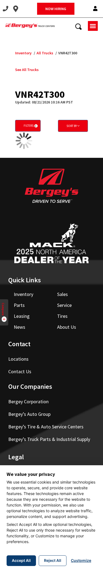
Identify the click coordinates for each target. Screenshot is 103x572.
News (19, 327)
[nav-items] (5, 8)
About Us (66, 327)
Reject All (52, 560)
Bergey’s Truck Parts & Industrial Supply (49, 439)
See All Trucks (27, 69)
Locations (18, 359)
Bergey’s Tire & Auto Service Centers (45, 426)
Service (64, 305)
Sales (62, 294)
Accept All (21, 560)
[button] (95, 9)
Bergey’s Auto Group (29, 414)
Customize (81, 560)
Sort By (71, 126)
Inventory (23, 53)
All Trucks (45, 53)
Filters (30, 126)
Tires (62, 316)
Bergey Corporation (28, 401)
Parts (19, 305)
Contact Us (19, 371)
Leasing (22, 316)
